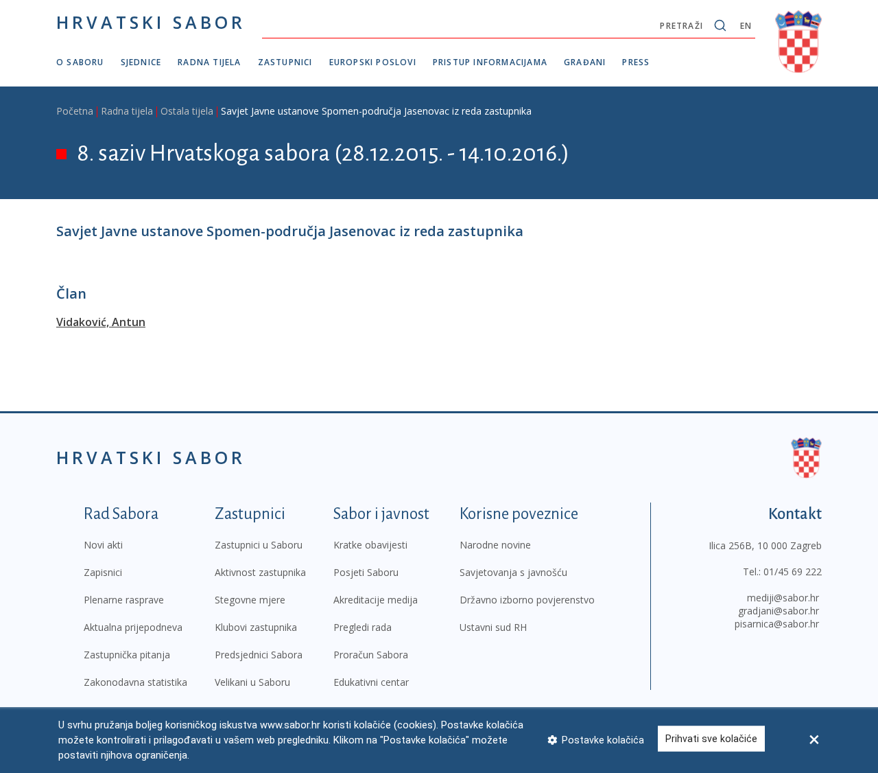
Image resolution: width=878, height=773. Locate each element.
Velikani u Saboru (252, 682)
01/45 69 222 (792, 571)
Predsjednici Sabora (258, 654)
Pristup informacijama (490, 62)
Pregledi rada (362, 627)
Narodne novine (495, 544)
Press (636, 62)
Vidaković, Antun (100, 322)
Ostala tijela (187, 110)
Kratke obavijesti (370, 544)
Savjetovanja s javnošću (513, 572)
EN (746, 26)
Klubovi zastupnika (256, 627)
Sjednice (141, 62)
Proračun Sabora (370, 654)
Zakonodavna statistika (135, 682)
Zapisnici (103, 572)
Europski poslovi (372, 62)
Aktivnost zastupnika (260, 572)
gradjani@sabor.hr (778, 610)
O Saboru (80, 62)
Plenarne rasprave (124, 599)
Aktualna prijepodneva (133, 627)
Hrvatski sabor (151, 22)
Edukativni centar (371, 682)
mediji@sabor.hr (783, 597)
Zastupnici (285, 62)
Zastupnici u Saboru (258, 544)
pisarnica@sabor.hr (777, 623)
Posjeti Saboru (366, 572)
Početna (74, 110)
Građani (585, 62)
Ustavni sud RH (493, 627)
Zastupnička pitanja (127, 654)
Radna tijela (209, 62)
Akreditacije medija (375, 599)
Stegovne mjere (250, 599)
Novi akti (103, 544)
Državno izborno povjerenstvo (527, 599)
